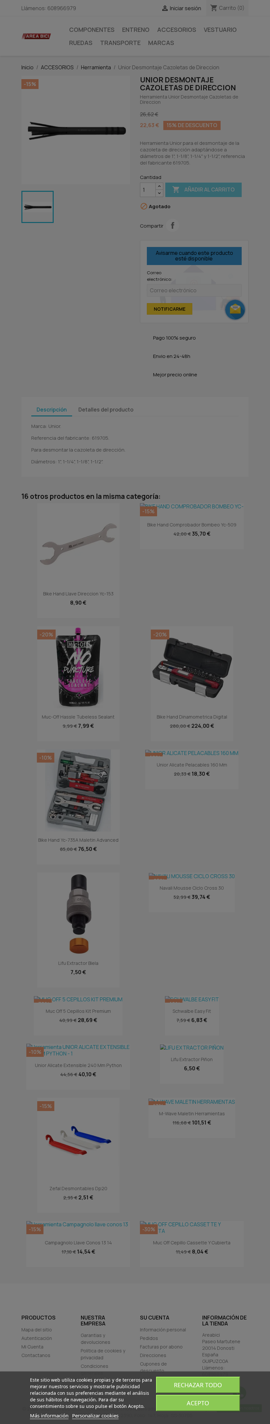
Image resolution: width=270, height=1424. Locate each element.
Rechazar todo (198, 1385)
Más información (49, 1415)
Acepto (198, 1403)
